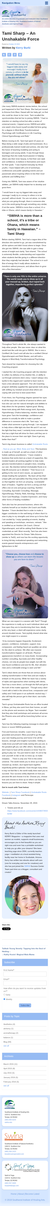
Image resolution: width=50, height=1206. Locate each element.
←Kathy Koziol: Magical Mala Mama (18, 954)
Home (14, 1194)
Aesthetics (9, 1024)
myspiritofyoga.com (12, 1186)
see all (6, 1046)
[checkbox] (25, 997)
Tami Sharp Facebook (20, 792)
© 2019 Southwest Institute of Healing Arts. (25, 1200)
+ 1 (14, 56)
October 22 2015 (14, 44)
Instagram (16, 795)
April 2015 (9, 1068)
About (21, 1194)
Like (9, 54)
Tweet (4, 54)
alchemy (8, 1029)
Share (20, 54)
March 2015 (10, 1064)
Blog (7, 1042)
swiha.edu (8, 1122)
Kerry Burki (23, 47)
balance (8, 1037)
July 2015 (9, 1073)
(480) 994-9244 (10, 1120)
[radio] (25, 995)
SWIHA (27, 866)
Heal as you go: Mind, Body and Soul (18, 449)
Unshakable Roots (40, 444)
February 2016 (11, 1082)
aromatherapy (10, 1033)
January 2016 (10, 1077)
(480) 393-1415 (10, 1151)
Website (5, 792)
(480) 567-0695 (10, 1183)
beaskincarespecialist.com (14, 1154)
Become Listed (32, 1194)
